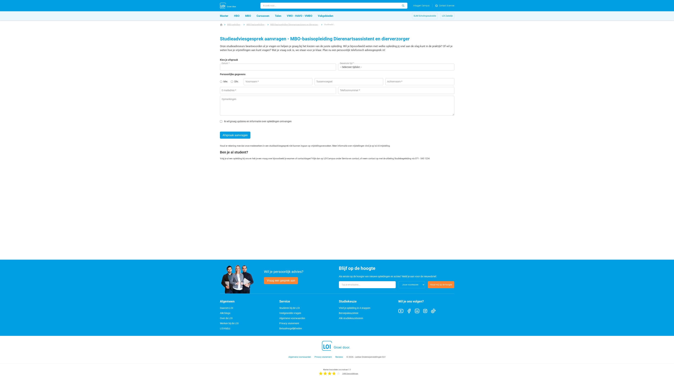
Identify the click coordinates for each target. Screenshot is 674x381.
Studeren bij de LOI (289, 308)
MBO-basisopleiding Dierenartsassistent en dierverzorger (294, 24)
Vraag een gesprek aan (281, 280)
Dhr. (236, 81)
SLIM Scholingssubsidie (425, 16)
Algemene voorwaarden (292, 318)
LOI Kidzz (225, 328)
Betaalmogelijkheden (290, 328)
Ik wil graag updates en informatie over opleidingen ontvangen (258, 121)
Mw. (225, 81)
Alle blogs (225, 313)
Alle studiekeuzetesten (351, 318)
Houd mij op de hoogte (441, 284)
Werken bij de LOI (229, 323)
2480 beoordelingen (350, 373)
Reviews (339, 357)
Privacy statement (289, 323)
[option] (225, 81)
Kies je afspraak (229, 59)
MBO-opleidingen (234, 24)
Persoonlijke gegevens (232, 74)
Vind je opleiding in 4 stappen (354, 308)
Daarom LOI (226, 308)
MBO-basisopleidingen (256, 24)
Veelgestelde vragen (290, 313)
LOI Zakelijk (447, 16)
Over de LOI (226, 318)
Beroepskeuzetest (348, 313)
